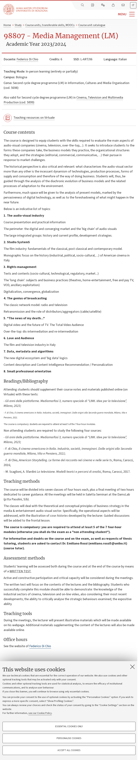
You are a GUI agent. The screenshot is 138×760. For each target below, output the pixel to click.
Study (18, 25)
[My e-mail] (123, 5)
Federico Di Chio (27, 59)
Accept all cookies (69, 750)
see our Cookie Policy (40, 713)
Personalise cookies (69, 738)
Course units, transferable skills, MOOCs (50, 25)
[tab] (133, 5)
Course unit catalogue (91, 25)
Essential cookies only (69, 726)
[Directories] (93, 5)
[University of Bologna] (25, 9)
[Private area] (113, 5)
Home (7, 25)
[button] (93, 14)
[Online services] (103, 5)
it (133, 5)
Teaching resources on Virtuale (34, 117)
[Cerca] (83, 5)
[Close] (132, 667)
